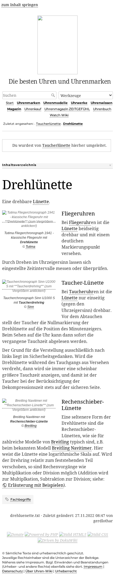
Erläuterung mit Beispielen (35, 485)
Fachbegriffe (20, 499)
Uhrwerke (79, 103)
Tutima (30, 247)
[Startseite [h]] (57, 44)
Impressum (93, 566)
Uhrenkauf (32, 109)
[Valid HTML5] (72, 534)
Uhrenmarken (28, 103)
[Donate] (15, 534)
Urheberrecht (66, 571)
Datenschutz (12, 571)
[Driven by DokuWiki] (57, 540)
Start (10, 103)
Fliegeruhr (80, 222)
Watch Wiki (59, 115)
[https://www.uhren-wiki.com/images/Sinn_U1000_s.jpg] (29, 287)
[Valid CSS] (97, 534)
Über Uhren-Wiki (38, 571)
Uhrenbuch (102, 109)
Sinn (30, 307)
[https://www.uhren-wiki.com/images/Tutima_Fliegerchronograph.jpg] (29, 220)
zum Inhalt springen (19, 4)
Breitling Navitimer (72, 448)
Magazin (14, 109)
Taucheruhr (81, 292)
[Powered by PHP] (41, 534)
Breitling (31, 426)
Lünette (41, 201)
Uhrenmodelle (55, 103)
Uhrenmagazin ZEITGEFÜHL (67, 109)
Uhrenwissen (101, 103)
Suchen (53, 95)
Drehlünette (73, 124)
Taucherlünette (48, 124)
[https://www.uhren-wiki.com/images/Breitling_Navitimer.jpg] (29, 406)
